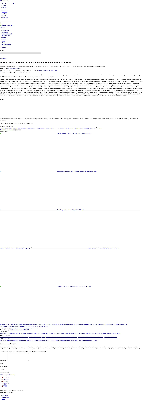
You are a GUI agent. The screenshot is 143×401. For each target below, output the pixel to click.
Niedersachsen (6, 35)
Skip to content (4, 1)
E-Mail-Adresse (4, 366)
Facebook (4, 10)
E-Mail (55, 70)
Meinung (4, 39)
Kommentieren (9, 130)
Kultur (3, 41)
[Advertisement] (71, 109)
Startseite (2, 130)
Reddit (51, 70)
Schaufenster (7, 44)
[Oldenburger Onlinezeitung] (7, 375)
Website (2, 369)
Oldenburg (5, 32)
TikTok (4, 15)
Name (2, 363)
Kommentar (3, 360)
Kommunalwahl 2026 (16, 328)
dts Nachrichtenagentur (14, 68)
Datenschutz (5, 397)
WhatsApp (5, 17)
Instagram (4, 12)
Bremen (4, 37)
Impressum (5, 395)
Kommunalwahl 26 (7, 34)
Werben (4, 5)
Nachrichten (5, 30)
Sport (3, 43)
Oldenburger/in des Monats (9, 3)
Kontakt (4, 7)
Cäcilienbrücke (33, 328)
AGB (3, 399)
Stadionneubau (26, 328)
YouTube (4, 14)
